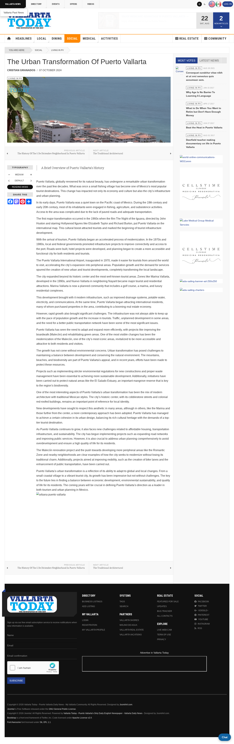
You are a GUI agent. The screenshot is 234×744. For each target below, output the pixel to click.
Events (55, 4)
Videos (90, 4)
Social (72, 38)
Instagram (204, 624)
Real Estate (189, 38)
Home (9, 38)
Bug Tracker (164, 611)
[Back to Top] (4, 740)
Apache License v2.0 (82, 718)
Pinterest (203, 615)
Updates (162, 606)
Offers (73, 4)
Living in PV (57, 50)
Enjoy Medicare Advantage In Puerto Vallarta (153, 16)
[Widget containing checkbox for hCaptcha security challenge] (33, 667)
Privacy (161, 639)
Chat (224, 737)
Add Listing (88, 606)
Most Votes (186, 60)
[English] (212, 4)
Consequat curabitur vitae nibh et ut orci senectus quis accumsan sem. (204, 76)
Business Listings (92, 601)
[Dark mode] (204, 4)
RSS (200, 628)
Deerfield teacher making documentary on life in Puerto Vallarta (203, 143)
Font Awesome (14, 722)
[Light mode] (199, 4)
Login (85, 620)
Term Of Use (164, 634)
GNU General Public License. (62, 709)
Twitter (202, 606)
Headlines (24, 38)
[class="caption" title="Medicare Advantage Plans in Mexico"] (108, 20)
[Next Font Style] (31, 181)
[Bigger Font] (31, 175)
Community (217, 38)
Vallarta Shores (129, 620)
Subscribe (16, 680)
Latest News (209, 60)
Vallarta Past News (14, 12)
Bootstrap (11, 718)
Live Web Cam (164, 630)
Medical (89, 38)
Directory (36, 4)
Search (124, 606)
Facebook (203, 601)
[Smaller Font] (9, 175)
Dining (57, 38)
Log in (228, 4)
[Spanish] (218, 4)
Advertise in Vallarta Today (154, 652)
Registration (89, 625)
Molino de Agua (128, 625)
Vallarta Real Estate (132, 630)
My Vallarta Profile (93, 630)
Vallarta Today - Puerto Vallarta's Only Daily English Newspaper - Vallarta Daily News (103, 713)
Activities (109, 38)
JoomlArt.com (126, 704)
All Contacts (165, 616)
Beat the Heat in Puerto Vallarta (204, 127)
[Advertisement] (154, 664)
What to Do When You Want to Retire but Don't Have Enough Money (203, 112)
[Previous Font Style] (9, 181)
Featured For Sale (168, 601)
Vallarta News (13, 4)
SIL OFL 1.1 (45, 722)
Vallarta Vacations (131, 634)
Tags (122, 601)
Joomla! (11, 709)
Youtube (203, 619)
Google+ (203, 610)
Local (41, 38)
